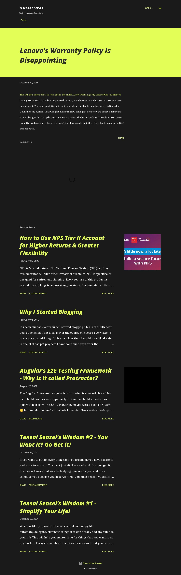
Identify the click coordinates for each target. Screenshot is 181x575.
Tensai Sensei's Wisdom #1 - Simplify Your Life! (58, 507)
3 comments (35, 418)
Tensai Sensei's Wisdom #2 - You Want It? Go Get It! (64, 440)
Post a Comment (38, 293)
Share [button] (121, 138)
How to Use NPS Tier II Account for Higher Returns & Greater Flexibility (62, 245)
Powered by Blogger (92, 563)
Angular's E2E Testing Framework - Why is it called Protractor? (65, 374)
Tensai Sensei (31, 8)
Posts (23, 20)
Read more (108, 293)
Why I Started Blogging (51, 312)
